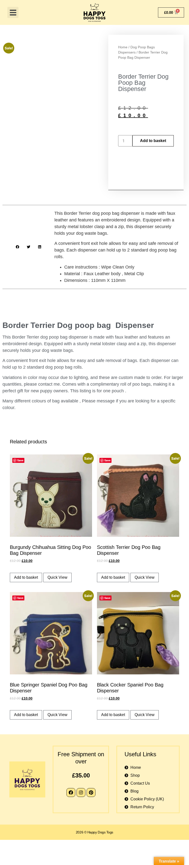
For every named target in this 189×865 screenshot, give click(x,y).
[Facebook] (70, 792)
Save (20, 460)
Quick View (57, 577)
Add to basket (153, 141)
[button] (12, 12)
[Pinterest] (91, 792)
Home (122, 47)
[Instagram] (81, 792)
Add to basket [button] (26, 577)
